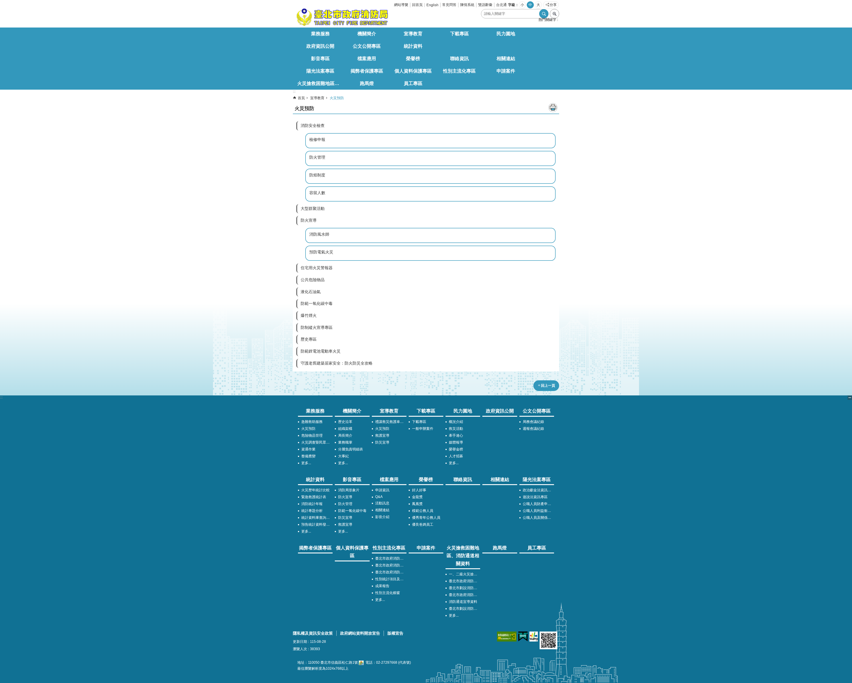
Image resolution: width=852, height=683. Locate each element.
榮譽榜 (413, 58)
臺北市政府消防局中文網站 (341, 17)
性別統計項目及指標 (390, 579)
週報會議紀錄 (533, 428)
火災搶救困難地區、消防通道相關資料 (320, 83)
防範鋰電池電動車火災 (321, 351)
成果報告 (382, 586)
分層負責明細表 (350, 449)
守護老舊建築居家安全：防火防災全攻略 (337, 363)
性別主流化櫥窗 (387, 593)
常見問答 (449, 5)
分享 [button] (553, 5)
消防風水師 (319, 234)
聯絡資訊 (459, 58)
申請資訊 (382, 490)
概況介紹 (456, 422)
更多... (306, 463)
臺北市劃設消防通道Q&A (464, 588)
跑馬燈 (367, 83)
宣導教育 (413, 33)
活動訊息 (382, 503)
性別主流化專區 (459, 70)
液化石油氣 (311, 292)
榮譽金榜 (456, 449)
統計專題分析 (312, 511)
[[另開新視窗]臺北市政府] (533, 637)
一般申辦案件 (422, 428)
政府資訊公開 (320, 46)
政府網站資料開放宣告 (360, 633)
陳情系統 (467, 5)
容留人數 (317, 193)
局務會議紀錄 (533, 422)
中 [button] (530, 5)
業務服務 (320, 33)
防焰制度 (317, 175)
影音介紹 (382, 517)
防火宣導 (309, 220)
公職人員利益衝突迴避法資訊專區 (538, 511)
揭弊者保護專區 (367, 70)
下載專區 (459, 33)
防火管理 (317, 157)
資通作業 (308, 449)
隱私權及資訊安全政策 (313, 633)
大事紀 (343, 456)
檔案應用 (366, 58)
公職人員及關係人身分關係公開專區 (538, 517)
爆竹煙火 (309, 315)
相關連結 (506, 58)
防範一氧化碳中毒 (317, 303)
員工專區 (413, 83)
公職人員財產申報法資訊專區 (538, 504)
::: (1, 397)
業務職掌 (345, 442)
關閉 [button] (850, 397)
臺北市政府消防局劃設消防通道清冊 (464, 581)
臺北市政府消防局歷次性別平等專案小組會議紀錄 (390, 572)
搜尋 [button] (543, 13)
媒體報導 (456, 442)
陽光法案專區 (320, 70)
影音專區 (320, 58)
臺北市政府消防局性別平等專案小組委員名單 (390, 565)
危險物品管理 (312, 435)
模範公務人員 (422, 511)
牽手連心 (456, 435)
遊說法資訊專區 (535, 497)
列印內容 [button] (552, 107)
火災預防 (337, 98)
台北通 (501, 5)
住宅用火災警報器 (317, 268)
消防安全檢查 (313, 125)
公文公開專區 (367, 46)
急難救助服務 (312, 422)
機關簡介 (366, 33)
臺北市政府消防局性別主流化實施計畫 (390, 558)
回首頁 (417, 5)
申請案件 (506, 70)
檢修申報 (317, 139)
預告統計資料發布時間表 (317, 524)
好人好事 (419, 490)
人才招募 (456, 456)
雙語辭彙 (485, 5)
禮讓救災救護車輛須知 (390, 422)
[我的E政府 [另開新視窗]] (523, 637)
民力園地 (506, 33)
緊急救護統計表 (313, 497)
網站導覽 (401, 5)
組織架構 (345, 428)
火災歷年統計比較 (315, 490)
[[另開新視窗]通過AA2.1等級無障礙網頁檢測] (507, 637)
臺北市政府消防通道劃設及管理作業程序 (464, 595)
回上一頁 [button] (548, 385)
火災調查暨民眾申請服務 (317, 442)
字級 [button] (511, 5)
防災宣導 (382, 442)
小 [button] (522, 5)
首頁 (301, 98)
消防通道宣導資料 (463, 602)
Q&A (379, 497)
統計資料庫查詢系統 (317, 517)
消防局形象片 (348, 490)
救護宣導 (382, 435)
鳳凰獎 (417, 504)
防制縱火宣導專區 (317, 327)
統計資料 (413, 46)
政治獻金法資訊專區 (538, 490)
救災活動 (456, 428)
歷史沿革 (345, 422)
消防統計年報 (312, 504)
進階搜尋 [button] (554, 13)
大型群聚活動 (313, 208)
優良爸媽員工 (422, 524)
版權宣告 (395, 633)
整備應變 (308, 456)
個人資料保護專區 (413, 70)
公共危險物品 (313, 280)
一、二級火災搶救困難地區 (464, 574)
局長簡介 (345, 435)
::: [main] (294, 91)
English (432, 5)
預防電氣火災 (321, 252)
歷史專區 (309, 339)
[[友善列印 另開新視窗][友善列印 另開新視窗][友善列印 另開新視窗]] (361, 662)
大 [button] (538, 5)
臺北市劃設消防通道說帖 (464, 608)
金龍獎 (417, 497)
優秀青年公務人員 (426, 517)
